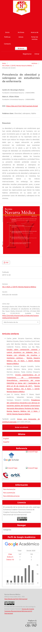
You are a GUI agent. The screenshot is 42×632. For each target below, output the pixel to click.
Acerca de (34, 32)
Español (6, 442)
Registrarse (27, 54)
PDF (6, 262)
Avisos (21, 37)
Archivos (21, 32)
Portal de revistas (34, 38)
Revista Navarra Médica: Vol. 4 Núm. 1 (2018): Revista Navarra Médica (23, 389)
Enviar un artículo (21, 427)
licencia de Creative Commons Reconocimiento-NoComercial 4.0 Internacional (19, 611)
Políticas (7, 37)
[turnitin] (32, 468)
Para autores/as (9, 493)
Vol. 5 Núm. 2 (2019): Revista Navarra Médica (17, 66)
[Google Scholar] (11, 458)
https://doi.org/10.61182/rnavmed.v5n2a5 (22, 106)
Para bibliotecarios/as (11, 496)
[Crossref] (32, 458)
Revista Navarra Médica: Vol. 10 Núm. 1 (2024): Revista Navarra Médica (23, 361)
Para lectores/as (9, 489)
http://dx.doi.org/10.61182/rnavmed (15, 599)
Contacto (7, 44)
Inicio (7, 32)
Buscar (21, 48)
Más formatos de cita (11, 322)
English (6, 438)
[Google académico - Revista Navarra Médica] (22, 546)
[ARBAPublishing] (11, 476)
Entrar (37, 54)
